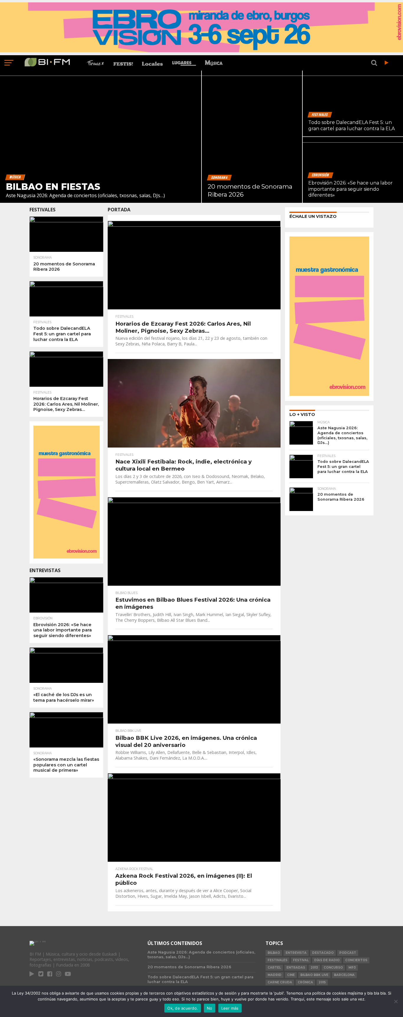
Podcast (347, 953)
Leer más (230, 1008)
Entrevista (296, 953)
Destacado (323, 953)
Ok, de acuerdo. (182, 1008)
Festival (301, 960)
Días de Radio (327, 960)
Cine (291, 975)
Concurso (333, 967)
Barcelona (344, 975)
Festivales (277, 960)
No (209, 1008)
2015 (322, 982)
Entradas (295, 967)
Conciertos (356, 960)
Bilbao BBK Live (314, 975)
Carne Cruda (280, 982)
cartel (274, 967)
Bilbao (274, 953)
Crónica (305, 982)
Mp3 (352, 967)
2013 (314, 967)
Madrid (274, 975)
